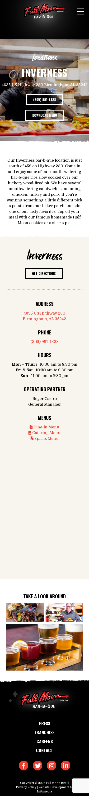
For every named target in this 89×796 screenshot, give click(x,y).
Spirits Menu (46, 438)
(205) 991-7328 (44, 99)
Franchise (44, 732)
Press (44, 723)
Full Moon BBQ (57, 783)
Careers (45, 741)
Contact (44, 750)
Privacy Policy (26, 787)
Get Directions (44, 273)
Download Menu (44, 115)
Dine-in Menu (46, 427)
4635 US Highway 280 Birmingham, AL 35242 (44, 316)
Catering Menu (46, 433)
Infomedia (44, 791)
